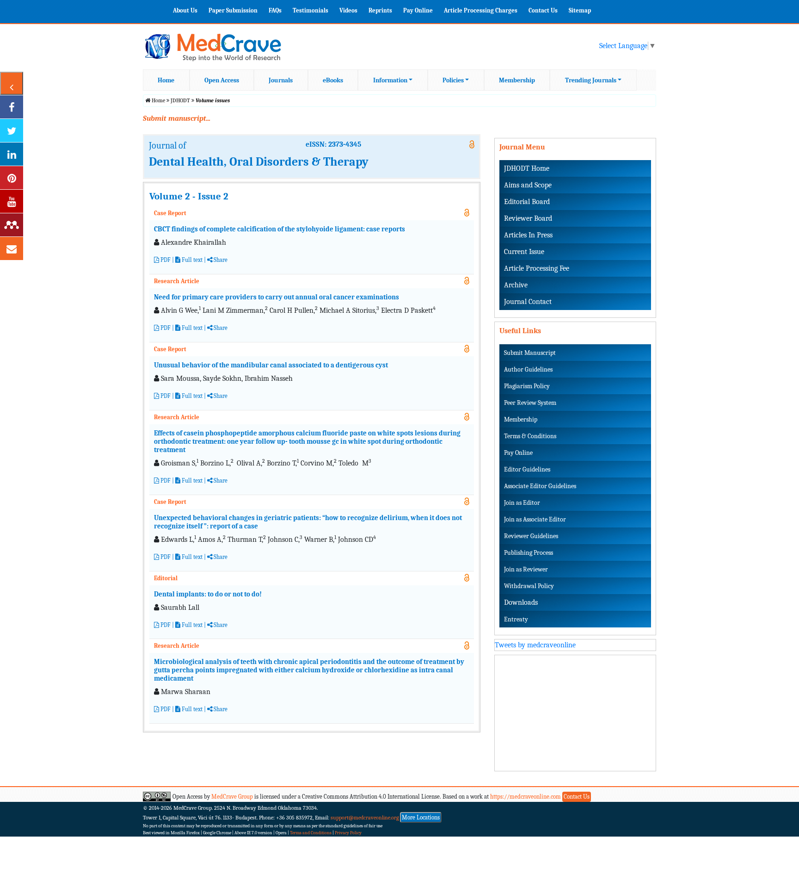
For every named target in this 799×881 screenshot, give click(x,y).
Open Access (221, 80)
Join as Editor (522, 503)
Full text (191, 259)
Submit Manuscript (530, 353)
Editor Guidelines (527, 469)
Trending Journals (590, 80)
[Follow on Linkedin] (11, 154)
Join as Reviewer (526, 569)
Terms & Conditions (530, 436)
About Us (185, 10)
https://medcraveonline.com (526, 796)
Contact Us (543, 10)
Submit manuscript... (176, 118)
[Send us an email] (11, 248)
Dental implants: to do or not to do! (208, 594)
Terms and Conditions (311, 833)
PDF (165, 259)
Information (390, 80)
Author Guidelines (528, 369)
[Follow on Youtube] (11, 201)
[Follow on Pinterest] (11, 177)
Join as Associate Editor (535, 519)
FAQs (275, 10)
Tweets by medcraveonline (535, 645)
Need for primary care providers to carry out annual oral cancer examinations (276, 297)
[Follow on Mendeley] (11, 224)
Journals (281, 80)
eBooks (333, 80)
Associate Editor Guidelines (540, 486)
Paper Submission (233, 10)
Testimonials (310, 10)
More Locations (421, 817)
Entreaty (516, 619)
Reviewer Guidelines (531, 536)
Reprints (380, 10)
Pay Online (418, 10)
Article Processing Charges (480, 10)
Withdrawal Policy (529, 586)
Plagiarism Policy (527, 386)
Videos (348, 10)
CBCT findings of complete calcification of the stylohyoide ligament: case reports (279, 229)
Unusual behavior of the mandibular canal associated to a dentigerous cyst (271, 365)
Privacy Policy (348, 833)
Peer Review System (530, 403)
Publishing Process (528, 553)
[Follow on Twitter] (11, 130)
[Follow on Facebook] (11, 106)
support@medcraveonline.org (365, 817)
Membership (517, 80)
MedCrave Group (232, 796)
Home (166, 80)
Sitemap (580, 10)
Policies (453, 80)
